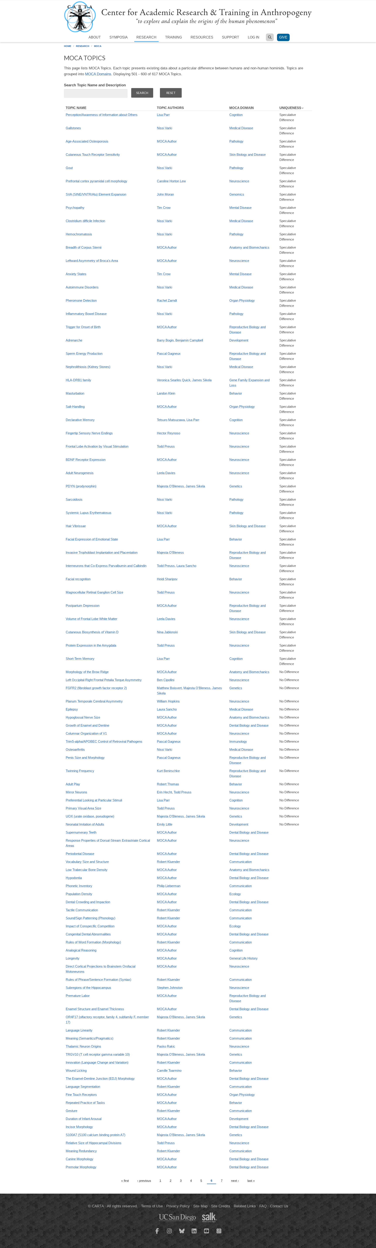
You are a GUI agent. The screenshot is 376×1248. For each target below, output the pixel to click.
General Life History (243, 958)
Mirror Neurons (76, 792)
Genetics (235, 486)
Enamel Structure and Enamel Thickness (95, 1009)
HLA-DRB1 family (78, 380)
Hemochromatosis (79, 234)
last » (251, 1180)
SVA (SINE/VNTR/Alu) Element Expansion (96, 194)
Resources (202, 37)
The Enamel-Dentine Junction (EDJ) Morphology (100, 1078)
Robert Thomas (168, 784)
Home (67, 46)
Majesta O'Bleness (170, 486)
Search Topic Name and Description (95, 85)
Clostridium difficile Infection (85, 221)
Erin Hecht (164, 792)
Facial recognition (78, 579)
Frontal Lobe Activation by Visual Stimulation (97, 446)
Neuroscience (239, 181)
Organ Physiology (242, 300)
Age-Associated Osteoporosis (87, 141)
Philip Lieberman (168, 886)
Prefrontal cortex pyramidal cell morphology (96, 181)
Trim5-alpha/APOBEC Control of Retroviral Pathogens (104, 741)
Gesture (71, 1111)
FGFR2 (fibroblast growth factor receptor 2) (96, 688)
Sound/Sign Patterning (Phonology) (90, 918)
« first (125, 1180)
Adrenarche (74, 340)
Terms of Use (152, 1206)
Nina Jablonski (167, 632)
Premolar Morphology (81, 1167)
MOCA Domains (98, 74)
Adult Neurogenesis (80, 473)
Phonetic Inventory (79, 886)
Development (238, 340)
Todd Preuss (166, 446)
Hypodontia (74, 878)
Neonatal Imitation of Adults (85, 824)
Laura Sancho (186, 566)
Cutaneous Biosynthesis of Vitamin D (92, 632)
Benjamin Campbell (189, 340)
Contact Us (279, 1206)
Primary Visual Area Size (83, 808)
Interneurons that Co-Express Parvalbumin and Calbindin (106, 566)
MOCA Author (167, 141)
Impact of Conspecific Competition (90, 926)
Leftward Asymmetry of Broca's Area (92, 260)
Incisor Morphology (79, 1127)
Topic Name (76, 108)
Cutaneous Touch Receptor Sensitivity (93, 154)
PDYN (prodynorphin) (81, 486)
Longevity (72, 958)
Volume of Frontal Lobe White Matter (91, 619)
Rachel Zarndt (167, 300)
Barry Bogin (165, 340)
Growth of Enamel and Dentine (87, 725)
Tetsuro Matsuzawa (171, 420)
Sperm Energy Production (84, 353)
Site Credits (220, 1206)
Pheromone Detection (81, 300)
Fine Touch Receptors (81, 1094)
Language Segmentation (83, 1086)
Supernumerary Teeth (81, 832)
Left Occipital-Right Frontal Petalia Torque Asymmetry (104, 680)
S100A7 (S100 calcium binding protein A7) (95, 1135)
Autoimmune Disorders (82, 287)
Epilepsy (72, 709)
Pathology (236, 141)
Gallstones (73, 128)
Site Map (200, 1206)
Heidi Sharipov (167, 579)
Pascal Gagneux (169, 353)
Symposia (118, 37)
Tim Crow (164, 207)
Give (283, 37)
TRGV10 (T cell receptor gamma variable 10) (98, 1054)
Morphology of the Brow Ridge (87, 672)
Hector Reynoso (168, 433)
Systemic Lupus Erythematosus (88, 513)
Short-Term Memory (80, 658)
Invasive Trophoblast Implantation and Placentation (102, 552)
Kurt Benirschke (168, 771)
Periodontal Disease (80, 853)
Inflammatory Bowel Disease (86, 314)
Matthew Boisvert (169, 688)
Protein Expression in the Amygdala (91, 645)
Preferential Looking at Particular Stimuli (94, 800)
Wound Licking (76, 1070)
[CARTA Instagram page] (169, 1233)
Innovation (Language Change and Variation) (97, 1062)
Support (230, 37)
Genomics (236, 194)
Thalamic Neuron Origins (83, 1046)
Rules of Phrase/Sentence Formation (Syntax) (98, 979)
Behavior (235, 393)
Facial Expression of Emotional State (92, 539)
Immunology (238, 741)
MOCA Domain (241, 108)
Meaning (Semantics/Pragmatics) (89, 1038)
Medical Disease (241, 128)
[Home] (188, 17)
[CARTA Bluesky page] (181, 1233)
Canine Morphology (79, 1159)
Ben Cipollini (165, 680)
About (95, 37)
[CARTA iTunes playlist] (219, 1230)
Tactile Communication (82, 910)
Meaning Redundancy (81, 1151)
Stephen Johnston (170, 987)
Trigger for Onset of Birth (83, 327)
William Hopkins (168, 701)
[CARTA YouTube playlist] (206, 1233)
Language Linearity (79, 1030)
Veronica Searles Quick (173, 380)
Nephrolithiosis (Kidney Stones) (88, 367)
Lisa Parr (163, 115)
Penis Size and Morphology (85, 757)
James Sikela (202, 380)
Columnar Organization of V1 (86, 733)
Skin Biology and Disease (247, 154)
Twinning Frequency (80, 771)
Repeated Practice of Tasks (85, 1102)
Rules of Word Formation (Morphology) (93, 942)
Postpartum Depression (82, 605)
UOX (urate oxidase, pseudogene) (90, 816)
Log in (253, 37)
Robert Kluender (168, 862)
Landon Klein (166, 393)
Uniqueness (290, 108)
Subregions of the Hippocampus (88, 987)
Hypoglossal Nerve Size (83, 717)
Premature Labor (78, 995)
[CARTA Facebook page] (157, 1233)
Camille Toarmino (169, 1070)
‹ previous (144, 1180)
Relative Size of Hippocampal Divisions (93, 1143)
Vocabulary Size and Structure (87, 862)
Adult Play (73, 784)
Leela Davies (166, 473)
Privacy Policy (178, 1206)
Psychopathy (75, 207)
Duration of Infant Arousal (83, 1119)
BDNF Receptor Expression (86, 459)
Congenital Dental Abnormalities (88, 934)
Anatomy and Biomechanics (249, 247)
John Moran (165, 194)
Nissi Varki (164, 128)
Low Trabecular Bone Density (86, 870)
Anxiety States (76, 274)
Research (146, 37)
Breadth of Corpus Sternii (83, 247)
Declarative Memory (80, 420)
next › (235, 1180)
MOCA (97, 46)
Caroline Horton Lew (171, 181)
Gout (69, 168)
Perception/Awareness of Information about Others (102, 115)
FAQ (263, 1206)
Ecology (235, 894)
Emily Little (164, 824)
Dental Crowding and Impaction (88, 902)
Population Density (79, 894)
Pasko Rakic (166, 1046)
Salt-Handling (75, 406)
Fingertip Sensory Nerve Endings (89, 433)
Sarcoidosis (74, 499)
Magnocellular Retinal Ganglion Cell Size (94, 592)
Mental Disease (240, 207)
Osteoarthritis (75, 749)
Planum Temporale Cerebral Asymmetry (94, 701)
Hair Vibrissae (76, 526)
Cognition (236, 115)
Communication (240, 862)
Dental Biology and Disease (249, 725)
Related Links (245, 1206)
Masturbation (75, 393)
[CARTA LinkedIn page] (194, 1233)
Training (173, 37)
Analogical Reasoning (81, 950)
